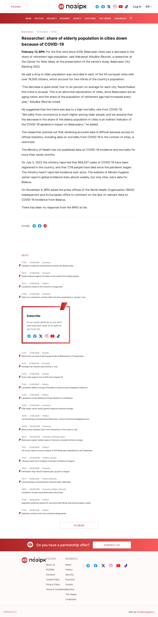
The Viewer (105, 18)
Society (77, 18)
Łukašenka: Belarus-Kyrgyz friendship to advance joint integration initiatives (54, 387)
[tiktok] (126, 6)
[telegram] (97, 6)
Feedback (10, 612)
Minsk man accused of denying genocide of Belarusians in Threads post (52, 356)
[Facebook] (39, 226)
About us (50, 564)
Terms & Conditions (55, 589)
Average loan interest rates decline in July (40, 366)
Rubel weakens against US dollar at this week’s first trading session (50, 276)
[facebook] (103, 6)
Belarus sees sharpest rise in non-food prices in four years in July (49, 429)
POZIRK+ (50, 569)
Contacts (50, 574)
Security (52, 18)
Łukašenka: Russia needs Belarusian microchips (42, 492)
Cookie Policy (53, 579)
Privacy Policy (53, 584)
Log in (137, 6)
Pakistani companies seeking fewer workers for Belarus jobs (47, 266)
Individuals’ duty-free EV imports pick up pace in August (45, 471)
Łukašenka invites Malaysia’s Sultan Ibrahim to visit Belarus (47, 398)
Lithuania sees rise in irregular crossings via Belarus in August (48, 461)
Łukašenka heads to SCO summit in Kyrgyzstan (42, 287)
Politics (39, 18)
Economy (65, 18)
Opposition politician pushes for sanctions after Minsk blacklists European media (56, 503)
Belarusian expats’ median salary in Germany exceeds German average (52, 440)
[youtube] (120, 6)
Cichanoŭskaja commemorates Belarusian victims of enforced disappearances (55, 419)
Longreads (120, 18)
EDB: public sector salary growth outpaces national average (47, 408)
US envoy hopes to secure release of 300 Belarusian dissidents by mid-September (57, 450)
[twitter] (109, 6)
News (28, 18)
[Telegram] (34, 226)
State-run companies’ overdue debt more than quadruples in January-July (53, 297)
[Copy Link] (45, 226)
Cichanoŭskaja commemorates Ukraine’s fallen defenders (46, 482)
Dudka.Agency (145, 611)
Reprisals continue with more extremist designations (44, 513)
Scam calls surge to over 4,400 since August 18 (42, 377)
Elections (90, 18)
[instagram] (114, 6)
